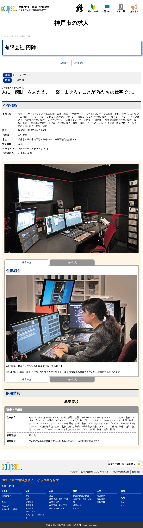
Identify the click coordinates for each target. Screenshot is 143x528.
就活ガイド (107, 11)
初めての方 (93, 11)
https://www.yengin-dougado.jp (33, 148)
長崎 (122, 502)
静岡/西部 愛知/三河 (58, 505)
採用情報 (78, 63)
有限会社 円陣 (25, 36)
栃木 (27, 499)
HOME (79, 11)
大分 (122, 505)
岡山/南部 (101, 496)
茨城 (27, 496)
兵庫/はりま (78, 505)
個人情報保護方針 (121, 472)
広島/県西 (101, 502)
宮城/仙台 (5, 506)
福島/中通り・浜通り (10, 509)
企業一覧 (120, 11)
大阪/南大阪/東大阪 (81, 496)
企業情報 (64, 63)
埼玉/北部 (29, 502)
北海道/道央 (6, 496)
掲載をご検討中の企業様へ (121, 464)
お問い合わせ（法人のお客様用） (95, 472)
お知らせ (134, 11)
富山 (51, 496)
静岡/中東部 (54, 502)
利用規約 (74, 472)
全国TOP (6, 486)
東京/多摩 (29, 508)
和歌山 (76, 508)
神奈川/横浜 (30, 511)
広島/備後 (101, 499)
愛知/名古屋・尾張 (56, 508)
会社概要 (136, 472)
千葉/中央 (29, 505)
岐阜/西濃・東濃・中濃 (58, 499)
